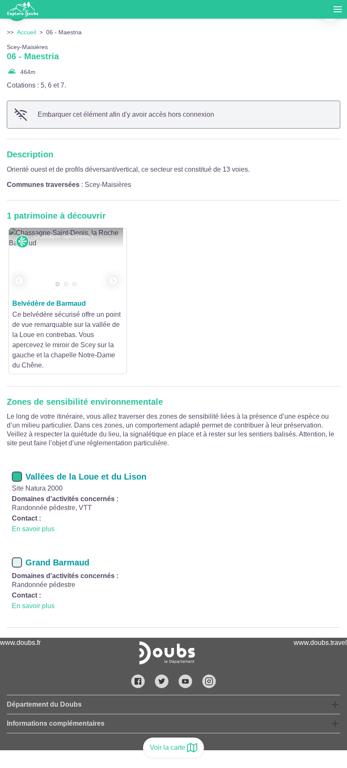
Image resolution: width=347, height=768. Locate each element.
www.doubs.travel (320, 642)
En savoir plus (33, 528)
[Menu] (338, 9)
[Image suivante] (113, 262)
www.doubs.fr (20, 642)
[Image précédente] (19, 262)
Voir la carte (167, 747)
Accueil (26, 32)
